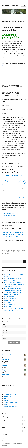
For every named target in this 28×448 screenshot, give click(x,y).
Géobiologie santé (10, 5)
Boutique (5, 431)
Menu (23, 5)
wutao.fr (6, 404)
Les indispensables (9, 296)
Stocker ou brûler (8, 306)
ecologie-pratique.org (10, 394)
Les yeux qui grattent (10, 298)
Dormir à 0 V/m (8, 302)
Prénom (4, 330)
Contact (4, 434)
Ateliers (4, 424)
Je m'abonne (14, 342)
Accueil (4, 413)
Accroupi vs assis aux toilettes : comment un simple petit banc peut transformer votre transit (14, 284)
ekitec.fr (6, 400)
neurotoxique (14, 251)
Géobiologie (5, 417)
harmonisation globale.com (11, 402)
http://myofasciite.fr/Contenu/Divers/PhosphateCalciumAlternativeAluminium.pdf (14, 183)
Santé (14, 250)
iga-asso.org (7, 396)
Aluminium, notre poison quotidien (13, 29)
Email (3, 324)
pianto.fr (6, 398)
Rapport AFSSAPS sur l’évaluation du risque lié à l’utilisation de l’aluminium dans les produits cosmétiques (13, 234)
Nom (3, 336)
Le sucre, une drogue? (10, 304)
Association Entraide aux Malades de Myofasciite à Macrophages (13, 175)
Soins (3, 427)
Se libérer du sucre (9, 300)
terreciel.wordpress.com (10, 406)
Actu (11, 250)
